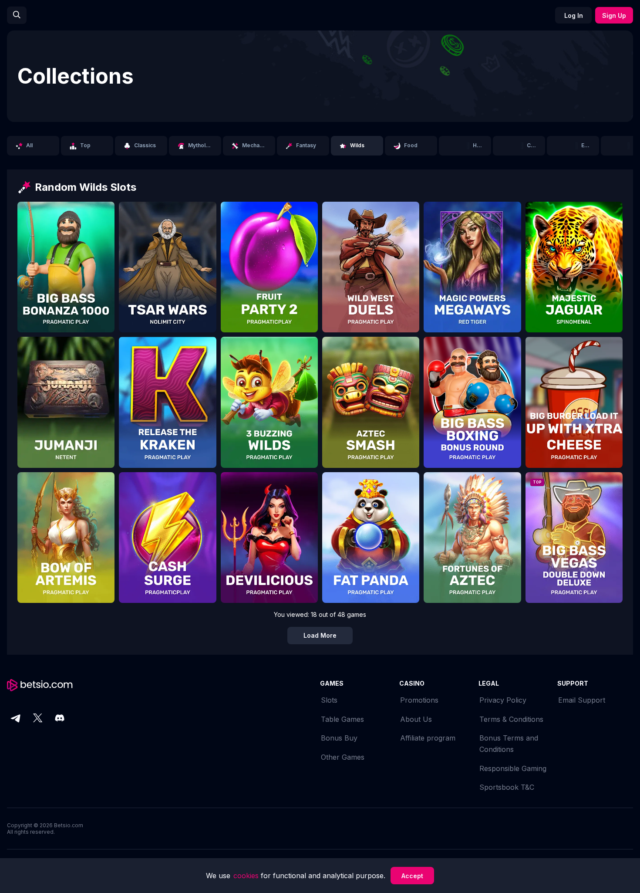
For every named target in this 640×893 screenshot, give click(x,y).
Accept (412, 875)
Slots (329, 700)
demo (66, 273)
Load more (320, 635)
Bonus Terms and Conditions (508, 744)
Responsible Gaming (512, 768)
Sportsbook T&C (506, 787)
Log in (573, 15)
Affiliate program (427, 738)
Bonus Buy (339, 738)
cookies (247, 875)
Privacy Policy (502, 700)
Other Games (342, 757)
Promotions (419, 700)
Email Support (581, 700)
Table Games (342, 719)
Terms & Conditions (511, 719)
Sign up (614, 15)
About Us (416, 719)
